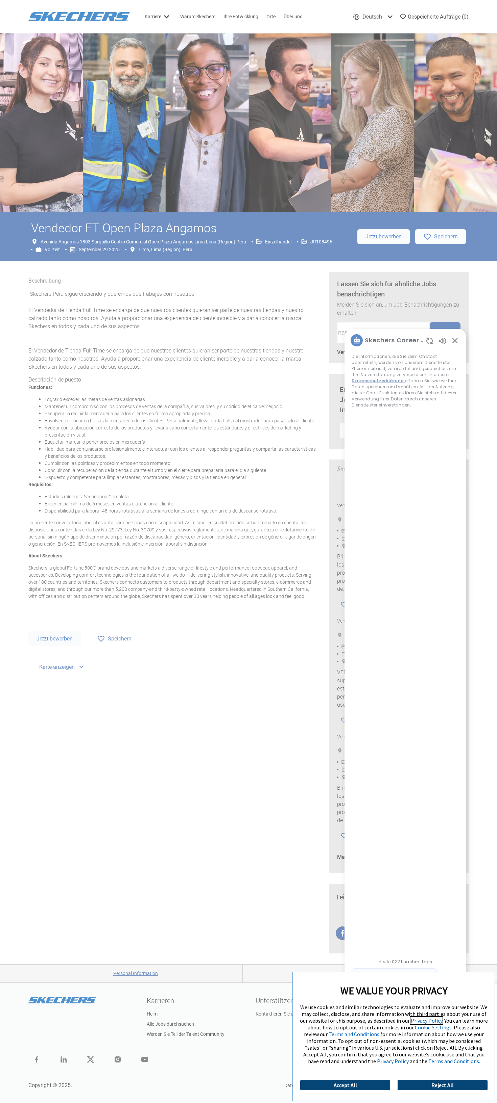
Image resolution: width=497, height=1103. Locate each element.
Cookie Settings (433, 1027)
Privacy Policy (426, 1020)
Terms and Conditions (354, 1034)
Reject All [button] (442, 1085)
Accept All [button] (345, 1085)
